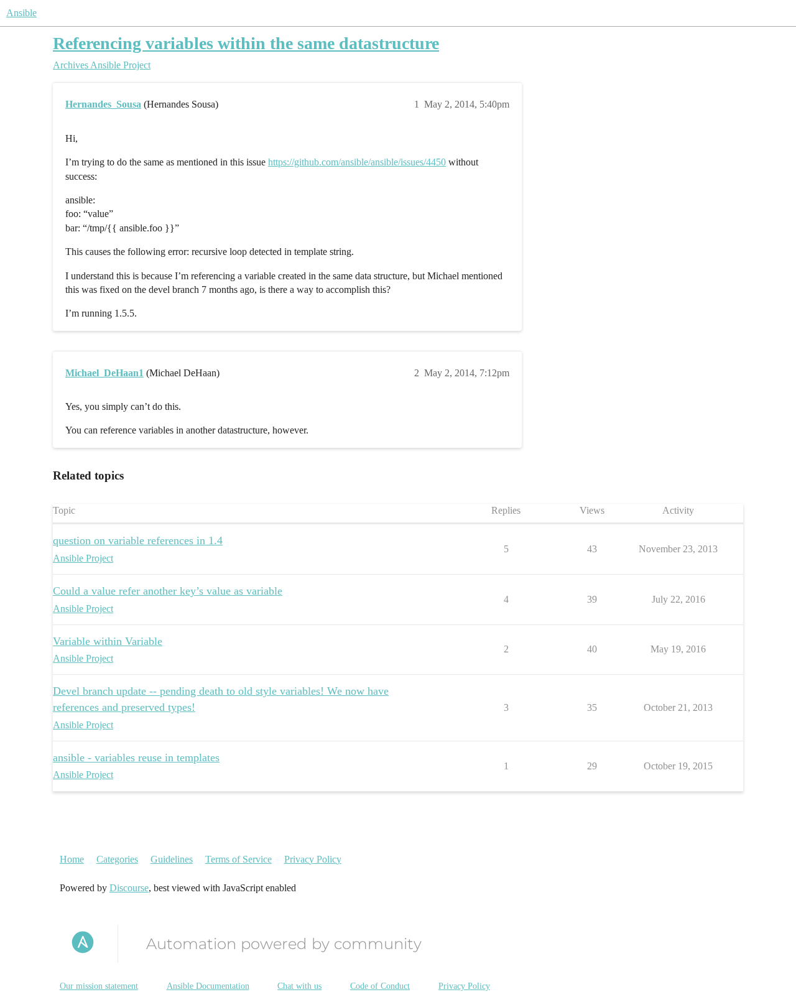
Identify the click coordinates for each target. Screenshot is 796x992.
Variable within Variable (107, 641)
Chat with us (299, 986)
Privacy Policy (312, 859)
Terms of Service (238, 859)
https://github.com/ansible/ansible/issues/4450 (357, 162)
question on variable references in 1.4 (138, 540)
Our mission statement (99, 986)
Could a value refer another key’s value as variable (167, 591)
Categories (117, 859)
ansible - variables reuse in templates (136, 757)
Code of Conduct (380, 986)
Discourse (129, 888)
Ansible (21, 12)
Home (72, 859)
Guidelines (171, 859)
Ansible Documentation (208, 986)
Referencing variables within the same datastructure (246, 43)
